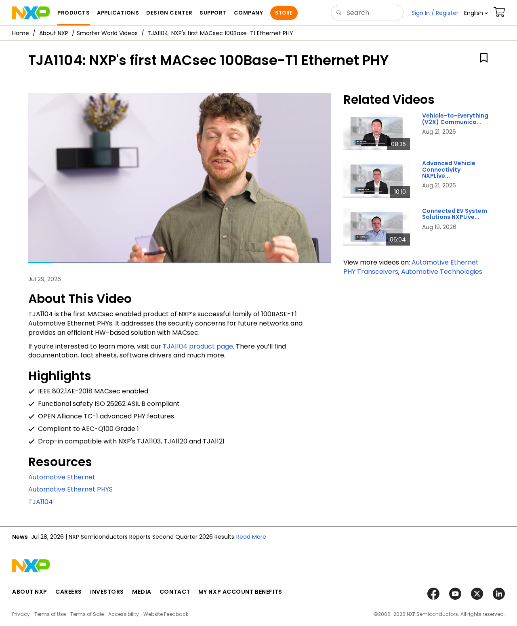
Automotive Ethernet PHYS (70, 489)
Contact (175, 592)
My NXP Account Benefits (240, 592)
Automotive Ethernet (61, 477)
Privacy (21, 614)
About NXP (53, 33)
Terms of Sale (87, 614)
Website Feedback (165, 614)
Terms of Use (50, 614)
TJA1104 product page (198, 346)
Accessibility (123, 614)
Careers (68, 592)
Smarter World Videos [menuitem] (107, 33)
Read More (251, 537)
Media (141, 592)
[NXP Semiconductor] (31, 12)
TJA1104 (40, 501)
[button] (476, 13)
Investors (107, 592)
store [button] (283, 12)
